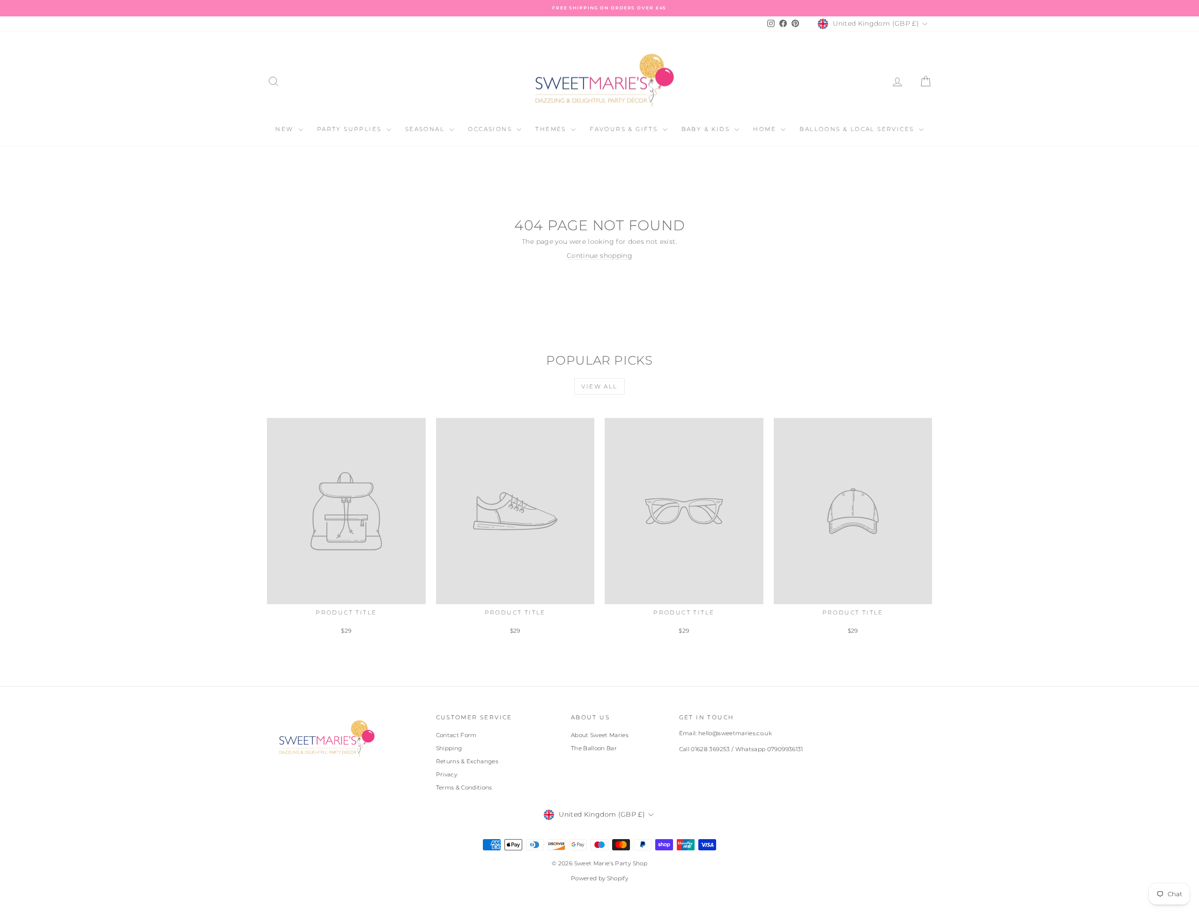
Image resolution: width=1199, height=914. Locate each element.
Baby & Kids (707, 128)
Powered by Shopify (599, 878)
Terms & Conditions (464, 787)
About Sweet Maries (600, 735)
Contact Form (456, 735)
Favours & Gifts (625, 128)
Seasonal (426, 128)
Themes (552, 128)
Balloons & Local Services (857, 128)
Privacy (446, 774)
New (285, 128)
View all (599, 386)
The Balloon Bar (594, 748)
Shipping (449, 748)
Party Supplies (350, 128)
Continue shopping (599, 255)
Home (765, 128)
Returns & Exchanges (467, 761)
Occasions (491, 128)
